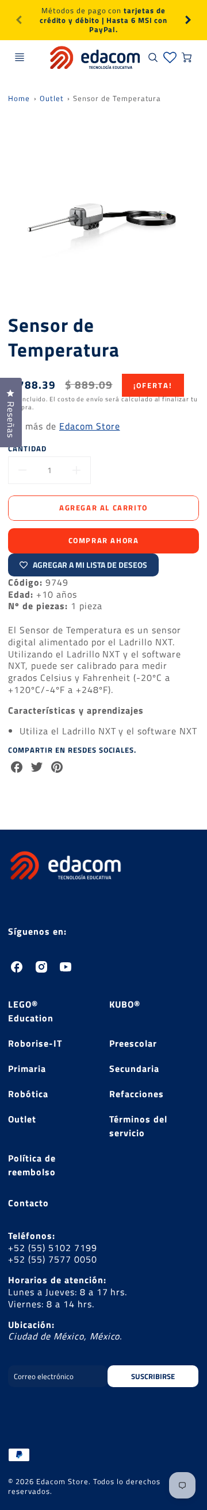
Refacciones (136, 1094)
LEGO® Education (30, 1011)
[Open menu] (19, 57)
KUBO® (124, 1004)
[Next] (187, 20)
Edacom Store (89, 426)
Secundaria (134, 1068)
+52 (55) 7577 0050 (52, 1259)
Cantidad (27, 449)
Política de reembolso (32, 1165)
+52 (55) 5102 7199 (52, 1248)
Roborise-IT (35, 1043)
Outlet (52, 98)
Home (19, 98)
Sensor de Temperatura (117, 98)
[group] (103, 20)
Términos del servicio (138, 1126)
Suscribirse (153, 1376)
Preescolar (133, 1043)
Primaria (27, 1068)
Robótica (28, 1094)
